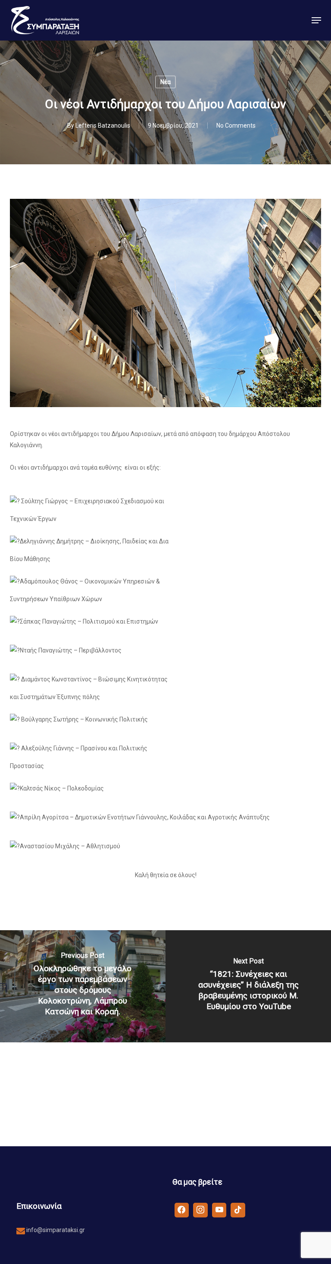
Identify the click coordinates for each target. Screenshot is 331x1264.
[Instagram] (200, 1209)
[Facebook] (181, 1209)
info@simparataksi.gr (55, 1229)
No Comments (236, 125)
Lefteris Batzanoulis (102, 125)
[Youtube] (219, 1209)
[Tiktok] (237, 1209)
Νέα (165, 81)
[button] (316, 20)
